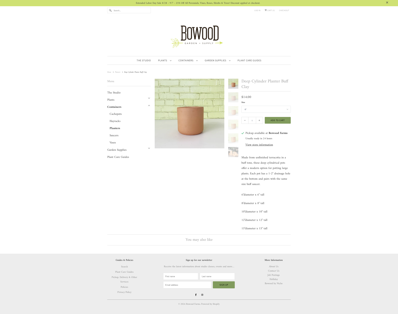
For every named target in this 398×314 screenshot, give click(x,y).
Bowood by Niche (274, 283)
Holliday (274, 279)
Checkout (284, 10)
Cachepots (116, 114)
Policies (124, 287)
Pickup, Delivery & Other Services (124, 279)
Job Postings (274, 275)
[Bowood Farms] (199, 36)
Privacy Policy (124, 292)
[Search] (110, 10)
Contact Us (273, 271)
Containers (186, 60)
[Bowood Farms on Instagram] (202, 295)
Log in (257, 10)
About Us (273, 266)
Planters (115, 128)
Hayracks (115, 121)
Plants (163, 60)
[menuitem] (164, 60)
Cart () (271, 10)
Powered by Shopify (210, 304)
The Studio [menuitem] (144, 60)
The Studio (113, 92)
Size (243, 102)
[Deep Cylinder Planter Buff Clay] (189, 113)
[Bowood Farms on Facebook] (196, 295)
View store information (259, 145)
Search (124, 267)
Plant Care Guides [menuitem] (249, 60)
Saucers (114, 135)
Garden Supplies (216, 60)
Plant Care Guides (118, 157)
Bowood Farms (193, 304)
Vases (113, 142)
